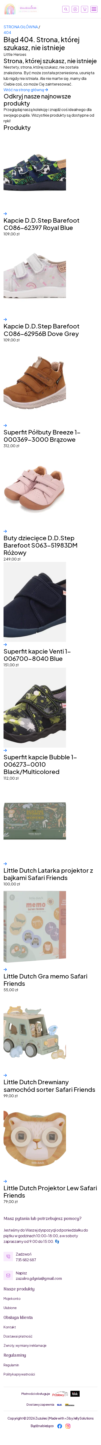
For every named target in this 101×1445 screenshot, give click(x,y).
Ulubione (10, 1308)
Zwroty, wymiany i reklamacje (25, 1345)
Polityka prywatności (19, 1374)
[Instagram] (68, 1426)
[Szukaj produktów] (65, 9)
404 (7, 32)
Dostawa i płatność (18, 1336)
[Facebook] (59, 1426)
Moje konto (12, 1298)
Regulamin (11, 1365)
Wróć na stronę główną (24, 89)
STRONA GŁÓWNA (21, 26)
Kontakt (10, 1327)
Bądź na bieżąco (42, 1426)
